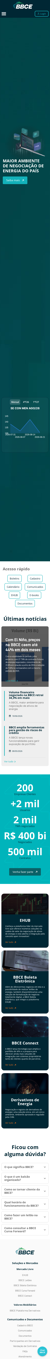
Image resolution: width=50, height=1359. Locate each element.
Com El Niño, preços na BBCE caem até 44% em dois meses (23, 645)
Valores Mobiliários (25, 1304)
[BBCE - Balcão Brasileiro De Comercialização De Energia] (23, 5)
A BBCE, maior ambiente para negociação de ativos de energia (26, 705)
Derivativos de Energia (25, 1101)
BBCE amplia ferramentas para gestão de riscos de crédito (26, 730)
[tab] (15, 402)
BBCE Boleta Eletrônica (25, 979)
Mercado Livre (25, 1269)
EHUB (25, 920)
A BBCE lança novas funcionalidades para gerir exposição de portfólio (24, 741)
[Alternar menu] (3, 13)
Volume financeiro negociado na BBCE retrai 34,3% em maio (26, 695)
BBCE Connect (25, 1043)
